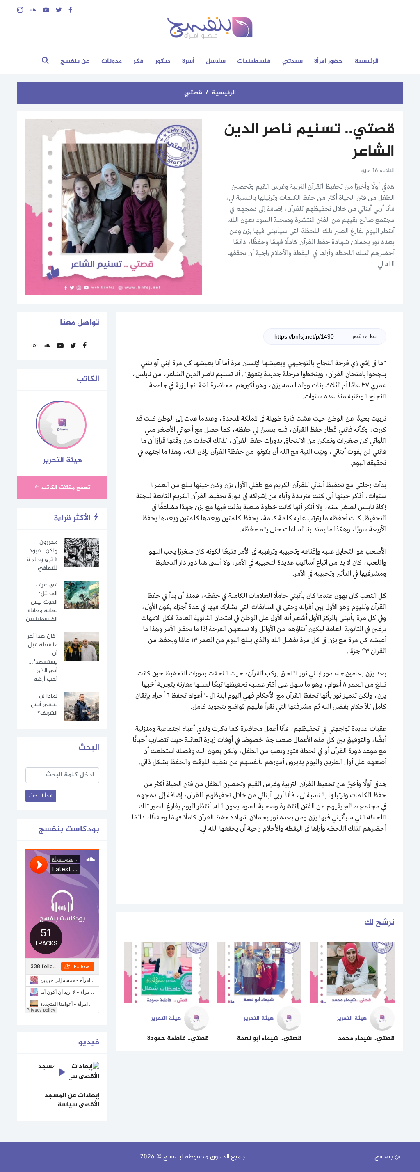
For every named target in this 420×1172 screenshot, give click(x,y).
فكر (138, 61)
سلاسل (216, 61)
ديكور (163, 61)
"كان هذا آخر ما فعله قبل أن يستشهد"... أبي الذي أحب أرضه (42, 657)
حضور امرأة (328, 61)
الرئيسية (366, 61)
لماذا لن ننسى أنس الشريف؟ (44, 705)
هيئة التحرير (352, 1018)
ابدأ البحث (40, 796)
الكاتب (88, 379)
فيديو (88, 1042)
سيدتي (292, 61)
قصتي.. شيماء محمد (366, 1038)
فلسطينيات (254, 61)
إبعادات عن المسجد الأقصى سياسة (72, 1100)
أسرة (188, 61)
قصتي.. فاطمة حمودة (178, 1038)
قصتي (193, 92)
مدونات (111, 61)
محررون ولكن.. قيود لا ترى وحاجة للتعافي (42, 555)
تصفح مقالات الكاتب (65, 487)
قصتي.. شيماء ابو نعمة (269, 1038)
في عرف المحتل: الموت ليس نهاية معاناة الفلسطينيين (41, 602)
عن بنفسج (75, 61)
